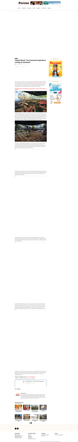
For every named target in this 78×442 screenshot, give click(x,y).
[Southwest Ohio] (15, 64)
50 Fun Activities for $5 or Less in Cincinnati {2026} (18, 421)
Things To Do (16, 58)
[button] (60, 6)
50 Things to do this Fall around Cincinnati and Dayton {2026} (18, 411)
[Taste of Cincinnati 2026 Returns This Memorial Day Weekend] (43, 416)
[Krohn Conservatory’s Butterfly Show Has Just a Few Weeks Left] (35, 407)
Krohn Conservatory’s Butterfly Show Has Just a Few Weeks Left (35, 411)
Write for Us (43, 435)
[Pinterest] (24, 67)
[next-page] (31, 423)
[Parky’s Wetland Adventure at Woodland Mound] (35, 416)
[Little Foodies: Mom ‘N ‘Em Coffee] (43, 407)
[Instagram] (18, 428)
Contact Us (29, 435)
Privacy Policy (30, 437)
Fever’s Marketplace (31, 376)
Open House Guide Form (18, 437)
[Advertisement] (39, 18)
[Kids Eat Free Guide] (26, 407)
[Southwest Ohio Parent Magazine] (23, 3)
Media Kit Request (17, 434)
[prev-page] (29, 423)
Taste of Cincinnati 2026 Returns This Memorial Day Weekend (43, 421)
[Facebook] (20, 67)
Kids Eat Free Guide (26, 410)
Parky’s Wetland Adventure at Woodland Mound (34, 421)
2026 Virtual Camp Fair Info (59, 434)
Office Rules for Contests (32, 438)
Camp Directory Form (18, 436)
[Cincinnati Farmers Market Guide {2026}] (26, 416)
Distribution (30, 436)
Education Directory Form (19, 435)
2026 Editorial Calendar (45, 434)
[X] (22, 67)
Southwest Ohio (23, 393)
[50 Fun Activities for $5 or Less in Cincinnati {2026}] (18, 416)
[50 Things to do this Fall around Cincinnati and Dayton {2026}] (18, 407)
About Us (29, 434)
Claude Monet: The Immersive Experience (35, 82)
